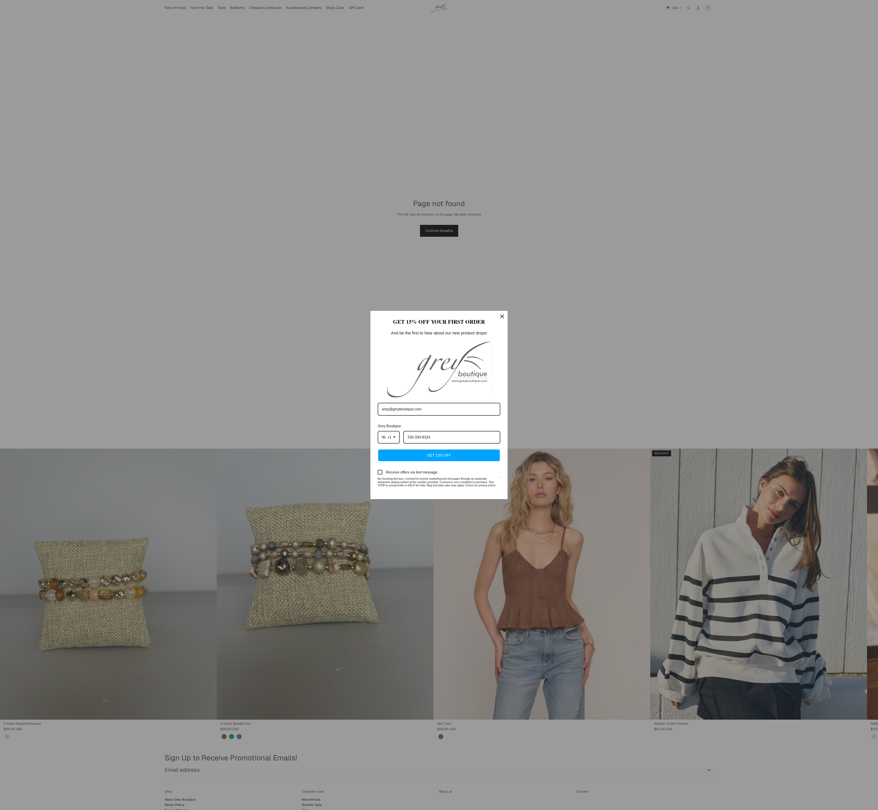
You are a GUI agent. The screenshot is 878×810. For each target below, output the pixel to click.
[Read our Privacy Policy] (499, 479)
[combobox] (389, 437)
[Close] (502, 316)
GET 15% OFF (439, 455)
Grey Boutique (389, 426)
